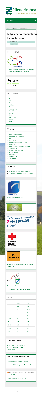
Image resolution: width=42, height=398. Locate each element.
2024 (9, 322)
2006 (28, 315)
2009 (28, 306)
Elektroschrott (11, 350)
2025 (9, 318)
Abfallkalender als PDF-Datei (15, 347)
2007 (28, 312)
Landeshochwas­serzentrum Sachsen (17, 361)
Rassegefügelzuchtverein (16, 150)
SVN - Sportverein (14, 152)
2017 (18, 312)
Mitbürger (11, 105)
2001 (28, 331)
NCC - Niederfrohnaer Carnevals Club (19, 146)
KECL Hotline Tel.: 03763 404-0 (16, 346)
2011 (18, 331)
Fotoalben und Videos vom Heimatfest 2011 (19, 289)
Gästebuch (12, 113)
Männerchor (12, 144)
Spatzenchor (12, 154)
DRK (10, 138)
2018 (18, 309)
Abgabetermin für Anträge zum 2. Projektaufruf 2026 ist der (21, 70)
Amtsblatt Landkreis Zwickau (15, 197)
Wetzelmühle (12, 158)
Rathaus (11, 99)
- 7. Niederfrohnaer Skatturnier (20, 171)
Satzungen (12, 101)
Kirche (10, 115)
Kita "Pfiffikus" (12, 117)
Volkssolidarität (13, 156)
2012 (18, 328)
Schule (11, 119)
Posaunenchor (13, 148)
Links (10, 121)
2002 (28, 328)
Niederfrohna (25, 391)
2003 (28, 325)
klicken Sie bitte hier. (12, 375)
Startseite (8, 28)
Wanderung (12, 103)
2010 (28, 303)
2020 (18, 303)
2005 (28, 318)
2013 (18, 325)
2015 (18, 318)
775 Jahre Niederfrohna (13, 286)
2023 (9, 325)
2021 (9, 331)
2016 (18, 315)
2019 (18, 306)
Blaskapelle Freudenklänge (16, 136)
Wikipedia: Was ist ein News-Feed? (17, 378)
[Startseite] (21, 14)
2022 (9, 328)
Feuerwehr (12, 107)
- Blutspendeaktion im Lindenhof (21, 173)
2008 (28, 309)
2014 (18, 322)
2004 (28, 322)
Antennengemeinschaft (15, 134)
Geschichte (12, 111)
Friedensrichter (13, 109)
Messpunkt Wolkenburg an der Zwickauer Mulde (20, 365)
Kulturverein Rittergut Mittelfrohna (18, 142)
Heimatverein (14, 44)
